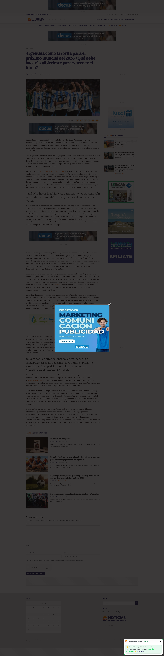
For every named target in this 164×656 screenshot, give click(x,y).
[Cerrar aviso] (160, 641)
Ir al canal (140, 651)
